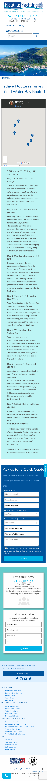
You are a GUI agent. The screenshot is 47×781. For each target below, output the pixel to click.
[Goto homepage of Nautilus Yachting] (23, 6)
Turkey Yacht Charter (12, 711)
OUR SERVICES (7, 687)
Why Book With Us (11, 742)
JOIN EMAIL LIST (23, 673)
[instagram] (21, 679)
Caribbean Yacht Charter (13, 722)
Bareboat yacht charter (12, 691)
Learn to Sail (9, 700)
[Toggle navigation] (3, 42)
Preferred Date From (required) (15, 510)
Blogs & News (10, 749)
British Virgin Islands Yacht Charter (17, 724)
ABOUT (4, 736)
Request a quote (37, 771)
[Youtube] (25, 679)
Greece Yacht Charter (12, 706)
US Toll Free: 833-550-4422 (23, 19)
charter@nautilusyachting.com (23, 586)
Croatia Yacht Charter (12, 709)
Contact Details (9, 490)
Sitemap (12, 769)
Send (24, 558)
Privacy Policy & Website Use (26, 769)
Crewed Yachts (10, 696)
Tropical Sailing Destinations (15, 734)
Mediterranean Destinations (14, 703)
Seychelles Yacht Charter (13, 732)
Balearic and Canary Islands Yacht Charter (19, 727)
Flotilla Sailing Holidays (13, 693)
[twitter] (30, 679)
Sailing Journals (10, 747)
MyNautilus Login (15, 31)
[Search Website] (36, 35)
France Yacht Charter (12, 716)
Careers (39, 769)
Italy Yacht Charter (11, 714)
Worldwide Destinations (13, 718)
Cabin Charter (9, 698)
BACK (7, 78)
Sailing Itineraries (11, 745)
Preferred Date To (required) (14, 519)
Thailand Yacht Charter (12, 729)
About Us (10, 25)
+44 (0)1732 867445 (25, 16)
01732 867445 (23, 581)
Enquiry (21, 25)
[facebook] (17, 679)
